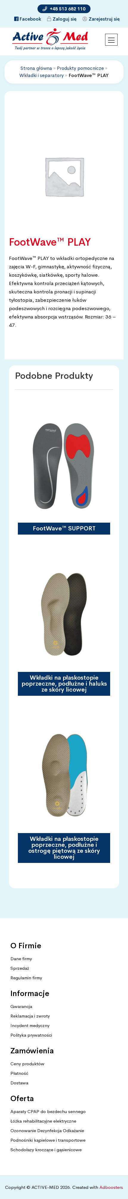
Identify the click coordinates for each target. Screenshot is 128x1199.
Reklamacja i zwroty (30, 1016)
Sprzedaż (19, 968)
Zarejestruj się (104, 19)
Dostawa (19, 1083)
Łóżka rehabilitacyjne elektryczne (43, 1121)
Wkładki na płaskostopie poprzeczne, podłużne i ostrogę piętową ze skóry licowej (64, 848)
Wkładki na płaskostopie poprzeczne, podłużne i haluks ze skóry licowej (64, 683)
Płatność (19, 1073)
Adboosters (111, 1187)
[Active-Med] (49, 39)
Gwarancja (21, 1006)
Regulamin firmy (26, 978)
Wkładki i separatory (41, 75)
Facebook (30, 19)
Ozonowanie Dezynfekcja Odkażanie (47, 1130)
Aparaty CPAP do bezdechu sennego (48, 1111)
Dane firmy (21, 958)
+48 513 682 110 (67, 9)
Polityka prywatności (31, 1035)
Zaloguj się (65, 19)
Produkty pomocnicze (80, 68)
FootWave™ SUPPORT (64, 528)
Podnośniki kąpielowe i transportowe (47, 1140)
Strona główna (36, 68)
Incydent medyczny (29, 1025)
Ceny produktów (27, 1063)
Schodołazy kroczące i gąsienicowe (46, 1149)
